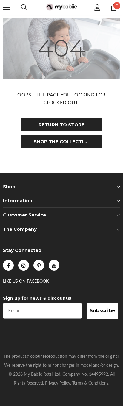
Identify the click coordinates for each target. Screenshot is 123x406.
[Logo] (61, 7)
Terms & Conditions (90, 382)
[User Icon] (97, 7)
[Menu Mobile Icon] (6, 7)
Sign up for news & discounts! (37, 298)
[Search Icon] (24, 7)
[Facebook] (8, 265)
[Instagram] (23, 265)
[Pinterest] (38, 265)
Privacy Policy (57, 382)
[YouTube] (54, 265)
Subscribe (102, 310)
